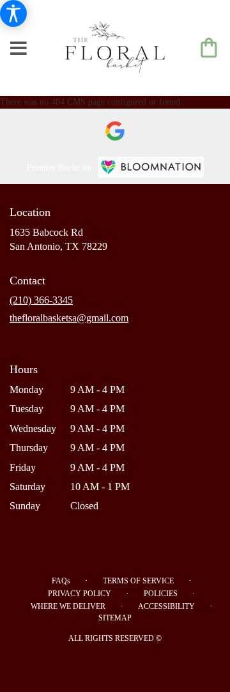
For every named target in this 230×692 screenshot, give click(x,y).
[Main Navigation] (18, 49)
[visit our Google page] (115, 131)
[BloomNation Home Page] (151, 167)
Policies (161, 593)
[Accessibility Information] (13, 13)
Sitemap (115, 617)
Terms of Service (138, 580)
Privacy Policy (79, 593)
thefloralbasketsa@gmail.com (69, 317)
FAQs (61, 580)
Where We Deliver (68, 606)
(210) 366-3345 (41, 300)
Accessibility (166, 606)
